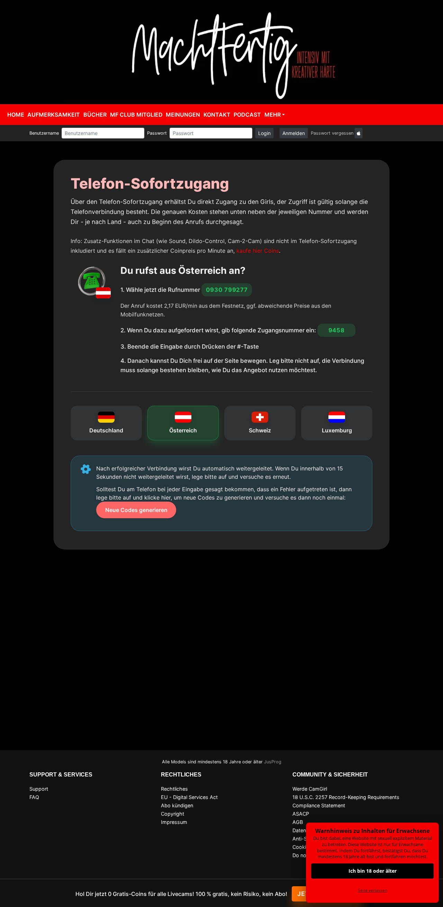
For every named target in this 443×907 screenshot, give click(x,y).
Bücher (95, 114)
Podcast (247, 114)
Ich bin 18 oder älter (373, 871)
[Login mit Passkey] (358, 133)
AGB (297, 822)
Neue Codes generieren (136, 509)
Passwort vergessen (332, 133)
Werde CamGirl (309, 789)
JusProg (272, 761)
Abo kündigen (177, 805)
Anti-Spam (304, 839)
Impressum (174, 822)
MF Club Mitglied (136, 114)
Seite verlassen (372, 890)
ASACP (300, 814)
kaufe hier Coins (257, 250)
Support (38, 789)
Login (264, 133)
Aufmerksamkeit (53, 114)
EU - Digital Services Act (189, 797)
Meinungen (183, 114)
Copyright (172, 814)
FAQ (34, 797)
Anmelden (293, 133)
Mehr (272, 114)
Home (15, 114)
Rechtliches (174, 789)
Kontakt (217, 114)
